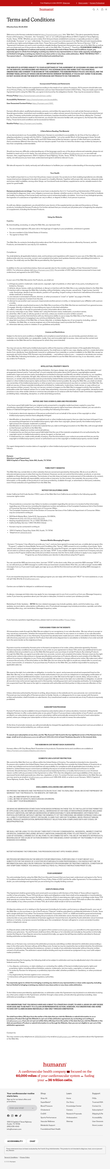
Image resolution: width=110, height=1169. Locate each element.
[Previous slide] (32, 3)
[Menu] (106, 9)
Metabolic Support (48, 1125)
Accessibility (97, 1118)
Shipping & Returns (99, 1114)
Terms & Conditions (11, 1157)
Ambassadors (71, 1118)
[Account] (97, 9)
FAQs (94, 1098)
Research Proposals (74, 1114)
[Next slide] (76, 3)
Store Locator (97, 1125)
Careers (69, 1110)
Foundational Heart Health (50, 1129)
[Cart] (102, 9)
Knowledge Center (73, 1106)
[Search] (94, 9)
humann (13, 1162)
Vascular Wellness (48, 1121)
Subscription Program (100, 1110)
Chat (32, 1141)
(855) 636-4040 (13, 1126)
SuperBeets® (46, 1102)
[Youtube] (16, 1115)
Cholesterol (45, 1110)
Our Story (70, 1102)
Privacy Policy (25, 1157)
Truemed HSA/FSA (99, 1102)
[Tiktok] (20, 1115)
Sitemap (69, 1121)
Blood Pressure (46, 1106)
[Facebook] (8, 1115)
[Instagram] (12, 1115)
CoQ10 (43, 1114)
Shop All (44, 1098)
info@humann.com (14, 1129)
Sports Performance (48, 1118)
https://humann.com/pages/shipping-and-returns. (26, 751)
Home (68, 1098)
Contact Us (96, 1106)
